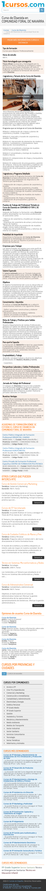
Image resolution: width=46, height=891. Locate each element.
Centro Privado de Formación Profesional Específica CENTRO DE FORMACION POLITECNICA (23, 462)
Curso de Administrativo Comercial (17, 584)
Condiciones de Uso (11, 884)
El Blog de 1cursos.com (32, 888)
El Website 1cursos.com (12, 888)
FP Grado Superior (11, 867)
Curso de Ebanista (9, 617)
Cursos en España (16, 881)
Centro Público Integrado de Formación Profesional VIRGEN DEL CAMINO (18, 436)
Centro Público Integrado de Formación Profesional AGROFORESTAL (18, 449)
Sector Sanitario (27, 867)
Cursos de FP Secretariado (13, 507)
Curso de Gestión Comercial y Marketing (19, 483)
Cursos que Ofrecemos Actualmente (17, 886)
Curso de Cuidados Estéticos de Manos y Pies (22, 534)
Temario (37, 502)
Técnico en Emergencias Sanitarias (22, 869)
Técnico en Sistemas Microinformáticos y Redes (23, 562)
